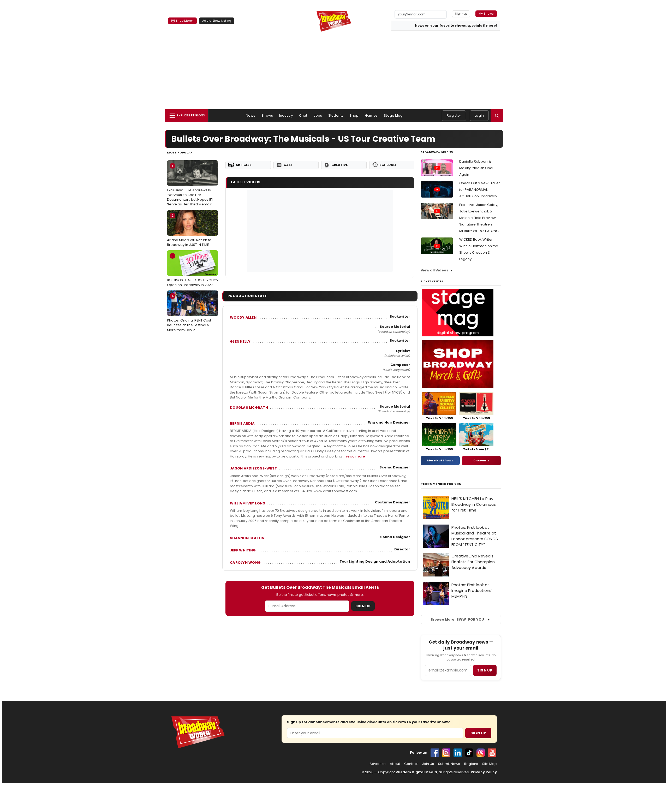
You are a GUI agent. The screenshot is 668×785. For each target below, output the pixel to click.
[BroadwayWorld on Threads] (480, 752)
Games (371, 115)
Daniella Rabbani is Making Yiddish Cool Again (476, 168)
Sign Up (363, 606)
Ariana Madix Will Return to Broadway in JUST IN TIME (189, 230)
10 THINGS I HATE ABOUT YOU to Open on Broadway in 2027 (192, 270)
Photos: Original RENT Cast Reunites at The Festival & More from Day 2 (189, 313)
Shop (354, 115)
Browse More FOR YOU (457, 619)
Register (454, 115)
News (250, 115)
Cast (288, 165)
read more (355, 456)
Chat (303, 115)
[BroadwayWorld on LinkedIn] (457, 752)
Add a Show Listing (216, 21)
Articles (244, 165)
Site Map (489, 764)
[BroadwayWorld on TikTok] (469, 752)
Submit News (449, 764)
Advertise (377, 764)
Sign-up (461, 13)
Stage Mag (393, 115)
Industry (286, 115)
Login (479, 115)
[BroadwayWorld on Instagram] (446, 752)
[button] (497, 115)
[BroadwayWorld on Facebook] (434, 752)
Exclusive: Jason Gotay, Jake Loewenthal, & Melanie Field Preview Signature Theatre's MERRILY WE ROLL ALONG (479, 217)
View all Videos (434, 270)
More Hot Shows (440, 460)
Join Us (428, 764)
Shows (267, 115)
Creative (339, 165)
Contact (411, 764)
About (395, 764)
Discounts (481, 460)
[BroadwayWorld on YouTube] (492, 752)
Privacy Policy (484, 772)
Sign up (484, 670)
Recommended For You (441, 484)
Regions (471, 764)
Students (335, 115)
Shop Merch (185, 21)
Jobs (318, 115)
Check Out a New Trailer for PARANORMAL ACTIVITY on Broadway (479, 190)
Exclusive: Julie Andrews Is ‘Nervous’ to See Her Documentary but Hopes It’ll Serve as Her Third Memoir (190, 185)
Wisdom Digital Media (416, 772)
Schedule (388, 165)
